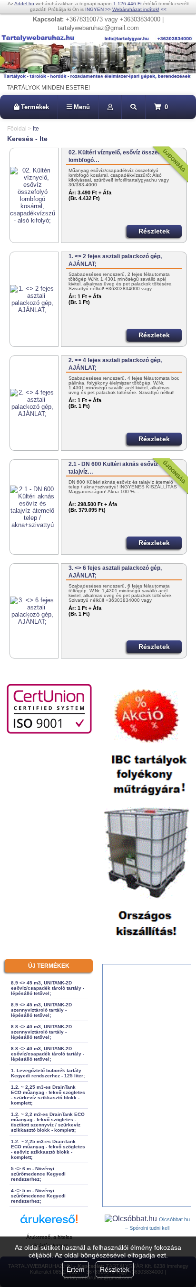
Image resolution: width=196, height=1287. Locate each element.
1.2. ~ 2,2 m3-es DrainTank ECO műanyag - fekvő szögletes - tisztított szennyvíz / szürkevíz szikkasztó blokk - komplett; (48, 1122)
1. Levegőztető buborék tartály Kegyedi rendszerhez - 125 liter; (48, 1073)
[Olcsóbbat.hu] (132, 1219)
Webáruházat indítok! (135, 9)
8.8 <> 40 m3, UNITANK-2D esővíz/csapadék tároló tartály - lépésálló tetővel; (47, 1054)
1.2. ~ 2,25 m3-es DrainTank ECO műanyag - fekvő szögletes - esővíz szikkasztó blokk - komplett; (48, 1149)
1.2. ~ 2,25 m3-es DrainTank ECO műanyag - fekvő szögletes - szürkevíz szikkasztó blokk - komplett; (48, 1094)
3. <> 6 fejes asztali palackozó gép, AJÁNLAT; (115, 572)
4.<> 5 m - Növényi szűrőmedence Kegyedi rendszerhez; (38, 1196)
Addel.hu (24, 3)
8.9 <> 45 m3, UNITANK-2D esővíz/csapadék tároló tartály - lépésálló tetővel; (47, 988)
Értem (76, 1269)
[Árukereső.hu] (49, 1223)
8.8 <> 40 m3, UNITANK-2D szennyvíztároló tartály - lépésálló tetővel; (41, 1032)
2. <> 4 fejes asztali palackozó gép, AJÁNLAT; (115, 364)
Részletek (114, 1269)
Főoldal (17, 128)
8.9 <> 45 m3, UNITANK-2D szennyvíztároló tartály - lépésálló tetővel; (41, 1010)
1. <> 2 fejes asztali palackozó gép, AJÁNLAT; (115, 260)
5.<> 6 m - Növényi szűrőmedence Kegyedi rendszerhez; (38, 1174)
